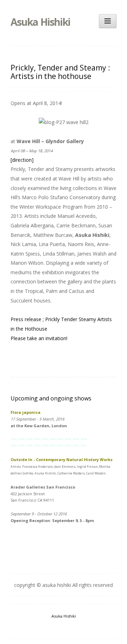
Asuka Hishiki (40, 22)
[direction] (22, 160)
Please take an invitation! (39, 338)
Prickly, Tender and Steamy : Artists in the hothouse (60, 72)
